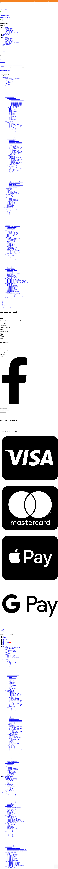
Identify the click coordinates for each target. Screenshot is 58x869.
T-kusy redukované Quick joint (14, 186)
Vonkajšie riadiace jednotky (12, 277)
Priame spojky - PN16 (13, 145)
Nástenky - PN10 (12, 127)
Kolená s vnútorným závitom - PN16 (15, 142)
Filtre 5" (8, 213)
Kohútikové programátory (11, 272)
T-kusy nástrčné (12, 161)
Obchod (3, 302)
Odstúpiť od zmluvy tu (9, 28)
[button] (2, 66)
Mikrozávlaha (7, 254)
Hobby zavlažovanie (8, 237)
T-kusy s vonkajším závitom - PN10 (15, 705)
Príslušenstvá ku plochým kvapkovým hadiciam (15, 252)
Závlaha (3, 224)
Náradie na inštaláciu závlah (10, 790)
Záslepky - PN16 (12, 154)
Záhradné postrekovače (11, 244)
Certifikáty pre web (8, 33)
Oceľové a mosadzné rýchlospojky (13, 106)
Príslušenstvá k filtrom (11, 219)
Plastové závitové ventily (11, 203)
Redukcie (10, 112)
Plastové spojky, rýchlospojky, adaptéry (14, 238)
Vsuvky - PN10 (12, 173)
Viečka (10, 117)
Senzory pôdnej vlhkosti (11, 275)
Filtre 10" (8, 212)
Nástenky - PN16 (12, 144)
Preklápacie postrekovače (11, 239)
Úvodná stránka (5, 300)
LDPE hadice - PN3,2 (13, 95)
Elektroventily (7, 230)
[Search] (23, 67)
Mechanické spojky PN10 (11, 122)
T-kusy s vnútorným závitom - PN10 (15, 135)
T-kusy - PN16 (11, 149)
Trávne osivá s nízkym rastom (12, 89)
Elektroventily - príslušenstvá (12, 234)
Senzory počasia (10, 274)
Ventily (6, 197)
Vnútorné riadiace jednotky (12, 276)
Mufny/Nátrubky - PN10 (13, 167)
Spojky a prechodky (8, 188)
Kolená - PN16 (11, 140)
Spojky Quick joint (10, 176)
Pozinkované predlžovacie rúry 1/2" (17, 100)
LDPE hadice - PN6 (12, 96)
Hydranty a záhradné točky (11, 227)
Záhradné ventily (10, 206)
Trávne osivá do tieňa (10, 87)
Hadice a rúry (7, 91)
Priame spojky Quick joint (13, 748)
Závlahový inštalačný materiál (7, 207)
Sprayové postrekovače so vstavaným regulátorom (16, 296)
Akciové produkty (5, 303)
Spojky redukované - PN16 (14, 146)
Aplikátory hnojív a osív (11, 81)
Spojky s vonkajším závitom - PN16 (15, 148)
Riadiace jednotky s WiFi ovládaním (13, 273)
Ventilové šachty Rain (11, 229)
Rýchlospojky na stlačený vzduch (13, 193)
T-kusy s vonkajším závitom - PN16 (15, 152)
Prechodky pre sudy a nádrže (12, 192)
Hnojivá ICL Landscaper (11, 82)
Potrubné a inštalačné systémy (7, 90)
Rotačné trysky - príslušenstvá (12, 285)
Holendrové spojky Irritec (13, 232)
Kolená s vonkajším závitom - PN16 (15, 143)
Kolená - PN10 (11, 123)
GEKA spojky (9, 189)
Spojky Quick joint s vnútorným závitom (16, 181)
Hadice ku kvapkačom (11, 255)
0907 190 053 (2, 346)
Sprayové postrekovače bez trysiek (13, 294)
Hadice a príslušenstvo (4, 408)
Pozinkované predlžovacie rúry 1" (17, 101)
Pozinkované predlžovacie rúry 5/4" (17, 104)
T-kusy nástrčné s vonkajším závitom (15, 162)
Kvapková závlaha (8, 246)
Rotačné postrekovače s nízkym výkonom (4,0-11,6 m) (16, 280)
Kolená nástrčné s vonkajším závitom (15, 157)
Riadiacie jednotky (3, 412)
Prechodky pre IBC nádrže (11, 191)
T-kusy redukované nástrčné (14, 163)
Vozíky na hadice (10, 242)
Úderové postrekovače (9, 297)
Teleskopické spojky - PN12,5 (14, 153)
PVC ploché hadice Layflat (12, 253)
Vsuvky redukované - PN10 (14, 174)
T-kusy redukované (12, 116)
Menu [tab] (3, 636)
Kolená (10, 108)
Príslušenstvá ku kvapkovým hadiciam (14, 250)
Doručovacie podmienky (9, 31)
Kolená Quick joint (12, 177)
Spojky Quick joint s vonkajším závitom (16, 182)
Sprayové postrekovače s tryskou (13, 295)
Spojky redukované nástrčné (14, 160)
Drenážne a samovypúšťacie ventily (11, 209)
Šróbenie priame (12, 113)
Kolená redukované (12, 109)
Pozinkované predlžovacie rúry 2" (17, 102)
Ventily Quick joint (10, 205)
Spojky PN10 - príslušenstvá (14, 129)
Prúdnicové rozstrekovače (11, 240)
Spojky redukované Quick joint (14, 183)
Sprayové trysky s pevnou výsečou (13, 291)
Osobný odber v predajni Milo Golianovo (12, 32)
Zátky (10, 120)
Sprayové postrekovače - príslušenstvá (13, 293)
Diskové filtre (9, 216)
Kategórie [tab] (4, 637)
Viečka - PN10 (11, 172)
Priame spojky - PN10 (13, 128)
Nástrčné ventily (10, 201)
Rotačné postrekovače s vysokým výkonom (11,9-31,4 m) (17, 281)
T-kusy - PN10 (11, 133)
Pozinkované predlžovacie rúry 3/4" (17, 103)
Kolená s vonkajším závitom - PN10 (15, 126)
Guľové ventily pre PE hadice (12, 199)
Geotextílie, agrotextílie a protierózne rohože (12, 78)
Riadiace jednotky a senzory (10, 269)
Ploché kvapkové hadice (11, 248)
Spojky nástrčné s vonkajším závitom (15, 159)
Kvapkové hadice (10, 257)
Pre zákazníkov (5, 27)
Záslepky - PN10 (12, 138)
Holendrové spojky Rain (13, 233)
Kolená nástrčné (12, 156)
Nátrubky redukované (13, 111)
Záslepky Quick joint (13, 187)
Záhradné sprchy (10, 245)
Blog (3, 304)
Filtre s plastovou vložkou (11, 217)
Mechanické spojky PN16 (11, 139)
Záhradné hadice (10, 243)
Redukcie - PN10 (12, 169)
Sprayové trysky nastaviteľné (12, 289)
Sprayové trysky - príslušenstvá (12, 286)
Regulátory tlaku (7, 225)
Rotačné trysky (9, 284)
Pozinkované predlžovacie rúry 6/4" (17, 105)
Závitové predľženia (10, 268)
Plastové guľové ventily (11, 202)
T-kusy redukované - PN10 (14, 134)
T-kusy (10, 115)
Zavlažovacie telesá (10, 261)
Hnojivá (6, 80)
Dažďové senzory (10, 271)
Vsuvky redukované (12, 119)
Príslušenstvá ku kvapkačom (12, 259)
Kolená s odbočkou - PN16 (14, 141)
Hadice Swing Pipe (10, 834)
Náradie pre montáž (3, 414)
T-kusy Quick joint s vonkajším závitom (16, 185)
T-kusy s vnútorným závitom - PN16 (15, 151)
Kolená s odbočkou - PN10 (14, 124)
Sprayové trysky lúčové (11, 288)
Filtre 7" (8, 214)
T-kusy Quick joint (12, 184)
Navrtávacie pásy (10, 263)
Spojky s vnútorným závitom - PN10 (15, 131)
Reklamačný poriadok (8, 29)
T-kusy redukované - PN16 (14, 150)
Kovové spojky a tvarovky (9, 97)
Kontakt (3, 35)
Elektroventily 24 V (10, 235)
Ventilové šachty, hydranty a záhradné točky (12, 226)
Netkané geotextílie (10, 79)
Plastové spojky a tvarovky (9, 121)
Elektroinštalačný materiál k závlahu (11, 210)
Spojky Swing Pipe (10, 267)
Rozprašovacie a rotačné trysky (10, 283)
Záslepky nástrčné (12, 164)
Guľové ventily (9, 198)
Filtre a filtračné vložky (9, 211)
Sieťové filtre (9, 220)
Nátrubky (10, 110)
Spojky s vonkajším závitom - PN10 (15, 132)
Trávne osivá (7, 85)
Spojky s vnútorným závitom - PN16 (15, 147)
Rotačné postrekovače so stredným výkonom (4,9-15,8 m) (17, 282)
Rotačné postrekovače (8, 278)
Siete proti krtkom (8, 84)
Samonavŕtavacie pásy (11, 833)
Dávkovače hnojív (8, 208)
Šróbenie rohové (12, 114)
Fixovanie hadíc (10, 195)
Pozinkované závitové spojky (12, 107)
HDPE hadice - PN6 (12, 662)
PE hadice (8, 92)
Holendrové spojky (10, 231)
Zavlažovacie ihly (10, 260)
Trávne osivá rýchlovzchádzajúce (13, 88)
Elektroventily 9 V (10, 236)
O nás (3, 301)
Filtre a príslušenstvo (3, 415)
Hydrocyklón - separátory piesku (13, 218)
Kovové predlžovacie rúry (11, 98)
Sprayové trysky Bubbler (11, 287)
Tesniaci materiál (10, 196)
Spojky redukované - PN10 (14, 130)
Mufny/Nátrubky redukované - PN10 (15, 168)
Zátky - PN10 (11, 175)
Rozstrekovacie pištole (11, 241)
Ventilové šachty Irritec (11, 228)
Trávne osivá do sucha (11, 86)
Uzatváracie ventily (10, 204)
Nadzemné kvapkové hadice (12, 247)
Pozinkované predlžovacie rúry (14, 99)
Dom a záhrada (5, 77)
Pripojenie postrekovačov (9, 262)
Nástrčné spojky (10, 155)
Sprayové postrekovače (9, 292)
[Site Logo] (11, 65)
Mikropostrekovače (10, 258)
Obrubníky (6, 83)
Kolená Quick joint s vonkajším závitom (16, 178)
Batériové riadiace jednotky (12, 270)
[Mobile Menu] (0, 64)
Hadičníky (9, 190)
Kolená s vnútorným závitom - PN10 (15, 125)
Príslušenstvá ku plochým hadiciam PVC (14, 251)
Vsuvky (10, 118)
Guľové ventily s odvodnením (12, 200)
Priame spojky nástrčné (13, 158)
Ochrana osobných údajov (9, 30)
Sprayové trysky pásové (11, 290)
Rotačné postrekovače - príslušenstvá (13, 279)
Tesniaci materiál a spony (9, 194)
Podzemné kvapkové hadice (12, 249)
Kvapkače (8, 256)
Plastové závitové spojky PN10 (12, 165)
